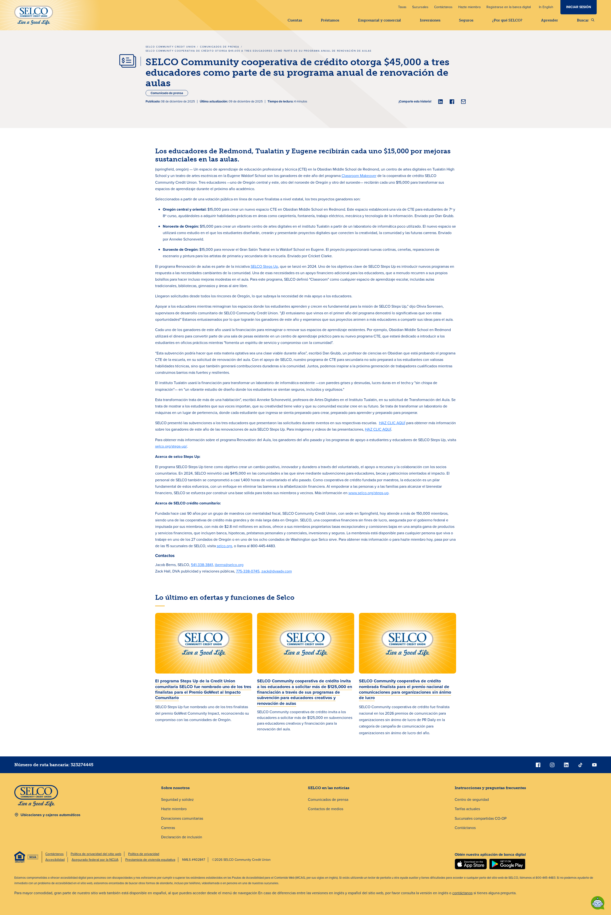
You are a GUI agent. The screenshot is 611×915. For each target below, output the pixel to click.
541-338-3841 (202, 564)
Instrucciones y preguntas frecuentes (490, 788)
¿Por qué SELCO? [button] (507, 20)
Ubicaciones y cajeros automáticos (50, 815)
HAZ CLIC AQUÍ (392, 423)
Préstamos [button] (330, 20)
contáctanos (462, 893)
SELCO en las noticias (328, 788)
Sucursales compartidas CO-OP (480, 818)
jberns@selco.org (229, 564)
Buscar (583, 20)
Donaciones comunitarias (182, 818)
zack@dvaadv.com (276, 571)
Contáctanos (443, 7)
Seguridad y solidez (177, 799)
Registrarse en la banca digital (508, 7)
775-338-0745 (247, 571)
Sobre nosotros (175, 788)
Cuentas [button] (295, 20)
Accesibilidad (55, 859)
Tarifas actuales (467, 809)
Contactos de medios (325, 809)
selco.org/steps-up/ (171, 446)
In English (546, 7)
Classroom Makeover (359, 175)
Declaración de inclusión (181, 837)
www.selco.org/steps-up (368, 493)
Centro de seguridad (472, 799)
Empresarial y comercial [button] (379, 20)
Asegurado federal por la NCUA (95, 859)
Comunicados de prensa (219, 46)
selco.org (224, 546)
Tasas (402, 7)
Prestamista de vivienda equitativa (150, 859)
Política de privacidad (143, 853)
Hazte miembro (469, 7)
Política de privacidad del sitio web (96, 853)
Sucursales (420, 7)
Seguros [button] (466, 20)
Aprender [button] (549, 20)
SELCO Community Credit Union (171, 46)
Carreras (168, 827)
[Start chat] (597, 902)
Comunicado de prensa (167, 93)
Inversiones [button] (430, 20)
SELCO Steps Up (264, 266)
